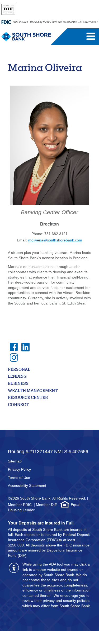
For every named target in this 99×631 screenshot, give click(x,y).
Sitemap (15, 461)
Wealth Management (33, 391)
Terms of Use (19, 477)
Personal (19, 370)
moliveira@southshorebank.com (55, 240)
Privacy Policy (19, 469)
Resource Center (28, 398)
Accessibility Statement (27, 485)
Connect (18, 405)
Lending (17, 377)
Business (18, 384)
